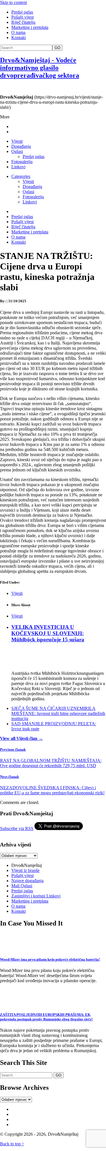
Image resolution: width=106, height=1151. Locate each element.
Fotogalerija (22, 161)
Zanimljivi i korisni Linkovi (35, 895)
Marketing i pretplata (29, 27)
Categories (20, 176)
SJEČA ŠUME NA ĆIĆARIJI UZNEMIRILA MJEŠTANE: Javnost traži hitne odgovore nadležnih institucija (58, 713)
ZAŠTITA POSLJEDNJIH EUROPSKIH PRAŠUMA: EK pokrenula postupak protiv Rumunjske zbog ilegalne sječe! (46, 1016)
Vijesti (17, 141)
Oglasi (17, 151)
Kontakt (18, 37)
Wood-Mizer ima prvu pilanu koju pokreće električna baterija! (50, 959)
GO (57, 48)
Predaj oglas (22, 12)
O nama (18, 32)
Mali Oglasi (21, 885)
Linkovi (18, 166)
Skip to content (13, 2)
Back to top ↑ (12, 1143)
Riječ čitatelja (23, 22)
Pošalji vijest (22, 17)
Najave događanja (27, 880)
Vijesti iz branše (25, 870)
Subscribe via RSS (16, 828)
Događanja (21, 146)
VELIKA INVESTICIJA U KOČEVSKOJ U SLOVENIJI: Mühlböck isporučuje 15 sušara (47, 633)
